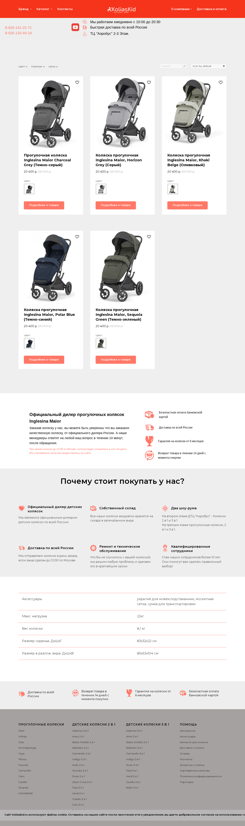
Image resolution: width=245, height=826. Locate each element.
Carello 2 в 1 (79, 799)
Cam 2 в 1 (78, 804)
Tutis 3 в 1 (132, 770)
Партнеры (186, 782)
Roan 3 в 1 (132, 765)
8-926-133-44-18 (18, 33)
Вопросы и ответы (192, 765)
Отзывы (185, 753)
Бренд (23, 9)
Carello (22, 782)
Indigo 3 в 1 (133, 759)
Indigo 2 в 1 (79, 759)
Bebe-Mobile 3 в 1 (137, 742)
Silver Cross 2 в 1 (82, 782)
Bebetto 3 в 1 (134, 747)
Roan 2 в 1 (78, 776)
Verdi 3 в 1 (132, 776)
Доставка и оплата (212, 9)
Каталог (43, 9)
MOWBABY (25, 793)
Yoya (21, 753)
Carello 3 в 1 (133, 782)
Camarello (24, 770)
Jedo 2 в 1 (78, 765)
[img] (75, 27)
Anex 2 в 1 (78, 736)
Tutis (21, 742)
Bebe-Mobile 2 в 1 (83, 742)
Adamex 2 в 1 (80, 730)
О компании (180, 9)
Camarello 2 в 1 (81, 753)
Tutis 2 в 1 (78, 787)
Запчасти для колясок (194, 742)
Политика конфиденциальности (201, 776)
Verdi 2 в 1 (78, 793)
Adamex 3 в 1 (134, 730)
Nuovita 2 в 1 (80, 770)
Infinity (22, 736)
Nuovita (23, 765)
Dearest (23, 787)
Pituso (22, 759)
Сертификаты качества (195, 770)
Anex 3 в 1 (132, 736)
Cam (21, 776)
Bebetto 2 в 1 (80, 747)
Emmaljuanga (27, 747)
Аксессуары (187, 736)
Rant (21, 730)
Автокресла (187, 730)
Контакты (65, 9)
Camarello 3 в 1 (135, 753)
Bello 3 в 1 (132, 787)
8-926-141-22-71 (18, 28)
